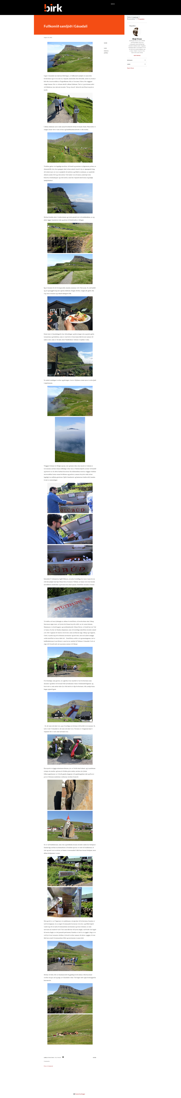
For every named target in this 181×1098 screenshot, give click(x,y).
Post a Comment (48, 1066)
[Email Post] (63, 1057)
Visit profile (137, 55)
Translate (141, 19)
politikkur (106, 52)
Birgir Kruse (137, 39)
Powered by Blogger (80, 1094)
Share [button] (105, 43)
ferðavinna (106, 50)
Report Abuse (130, 68)
